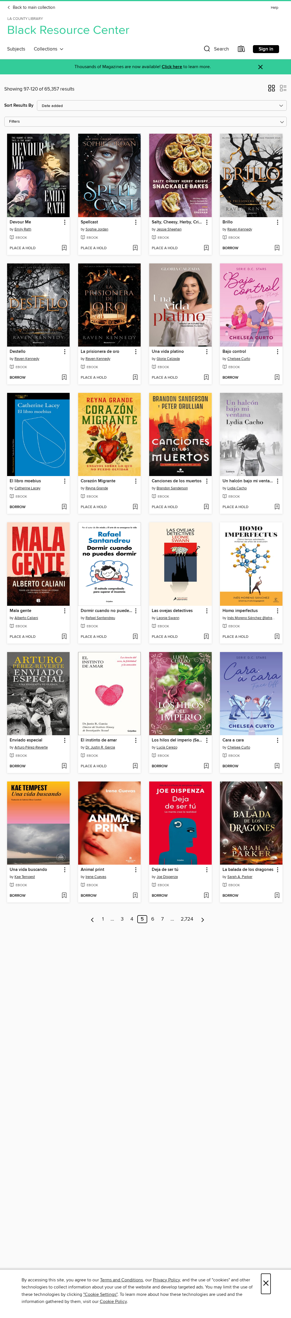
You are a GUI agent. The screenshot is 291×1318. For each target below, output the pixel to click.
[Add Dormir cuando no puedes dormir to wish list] (135, 637)
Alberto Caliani (26, 618)
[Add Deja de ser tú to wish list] (206, 896)
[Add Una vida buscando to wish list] (64, 896)
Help (274, 8)
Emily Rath (22, 229)
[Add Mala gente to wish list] (64, 637)
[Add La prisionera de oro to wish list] (135, 378)
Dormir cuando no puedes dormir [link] (107, 610)
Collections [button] (47, 49)
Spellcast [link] (89, 222)
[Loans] (241, 50)
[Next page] (202, 919)
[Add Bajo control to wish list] (276, 378)
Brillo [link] (228, 222)
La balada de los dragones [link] (248, 869)
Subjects (16, 49)
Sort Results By (19, 105)
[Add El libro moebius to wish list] (64, 507)
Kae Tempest (24, 877)
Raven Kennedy (239, 229)
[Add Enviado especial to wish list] (64, 766)
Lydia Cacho (237, 488)
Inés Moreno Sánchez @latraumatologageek (252, 618)
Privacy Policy (166, 1280)
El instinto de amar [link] (99, 740)
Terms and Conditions (121, 1280)
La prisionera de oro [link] (100, 351)
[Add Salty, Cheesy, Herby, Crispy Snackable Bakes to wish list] (206, 248)
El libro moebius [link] (25, 481)
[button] (215, 50)
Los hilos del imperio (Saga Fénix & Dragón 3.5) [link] (178, 740)
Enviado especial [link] (26, 740)
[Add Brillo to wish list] (276, 248)
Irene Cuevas (96, 877)
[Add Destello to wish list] (64, 378)
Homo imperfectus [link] (240, 610)
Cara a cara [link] (233, 740)
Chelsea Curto (238, 359)
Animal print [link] (92, 869)
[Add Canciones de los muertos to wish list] (206, 507)
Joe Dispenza (167, 877)
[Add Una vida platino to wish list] (206, 378)
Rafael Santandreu (100, 618)
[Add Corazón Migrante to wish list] (135, 507)
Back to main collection (33, 7)
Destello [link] (18, 351)
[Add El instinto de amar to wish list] (135, 766)
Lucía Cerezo (167, 747)
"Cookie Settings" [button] (100, 1294)
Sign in (266, 49)
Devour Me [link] (20, 222)
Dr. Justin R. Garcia (100, 747)
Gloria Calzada (168, 359)
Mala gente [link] (20, 610)
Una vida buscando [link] (28, 869)
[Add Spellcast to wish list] (135, 248)
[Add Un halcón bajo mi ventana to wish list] (276, 507)
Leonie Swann (168, 618)
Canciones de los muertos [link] (176, 481)
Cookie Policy (113, 1301)
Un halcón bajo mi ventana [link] (249, 481)
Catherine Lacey (27, 488)
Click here (172, 67)
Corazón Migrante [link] (98, 481)
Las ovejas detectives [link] (172, 610)
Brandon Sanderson (172, 488)
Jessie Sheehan (169, 229)
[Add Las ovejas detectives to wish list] (206, 637)
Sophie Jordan (97, 229)
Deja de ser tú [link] (165, 869)
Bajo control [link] (234, 351)
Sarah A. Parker (239, 877)
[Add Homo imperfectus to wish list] (276, 637)
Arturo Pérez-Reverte (31, 747)
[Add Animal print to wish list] (135, 896)
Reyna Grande (97, 488)
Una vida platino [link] (168, 351)
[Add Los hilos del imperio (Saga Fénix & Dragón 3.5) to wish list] (206, 766)
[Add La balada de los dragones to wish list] (276, 896)
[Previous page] (92, 919)
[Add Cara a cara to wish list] (276, 766)
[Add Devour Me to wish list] (64, 248)
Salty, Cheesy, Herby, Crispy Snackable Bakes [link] (178, 222)
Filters (14, 121)
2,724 (187, 919)
